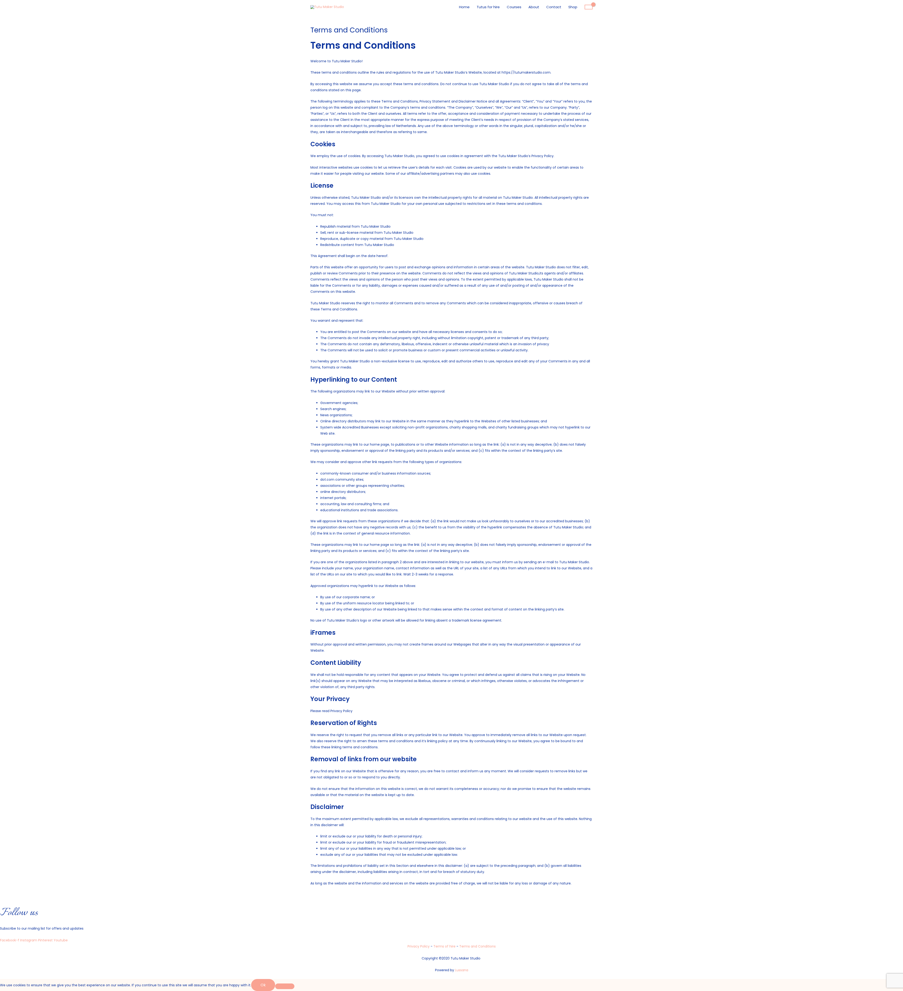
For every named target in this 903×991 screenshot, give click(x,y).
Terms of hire (444, 946)
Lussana (461, 970)
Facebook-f (10, 940)
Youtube (61, 940)
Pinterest (46, 940)
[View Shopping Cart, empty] (589, 7)
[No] (284, 986)
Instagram (29, 940)
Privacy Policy (419, 946)
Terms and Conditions (477, 946)
